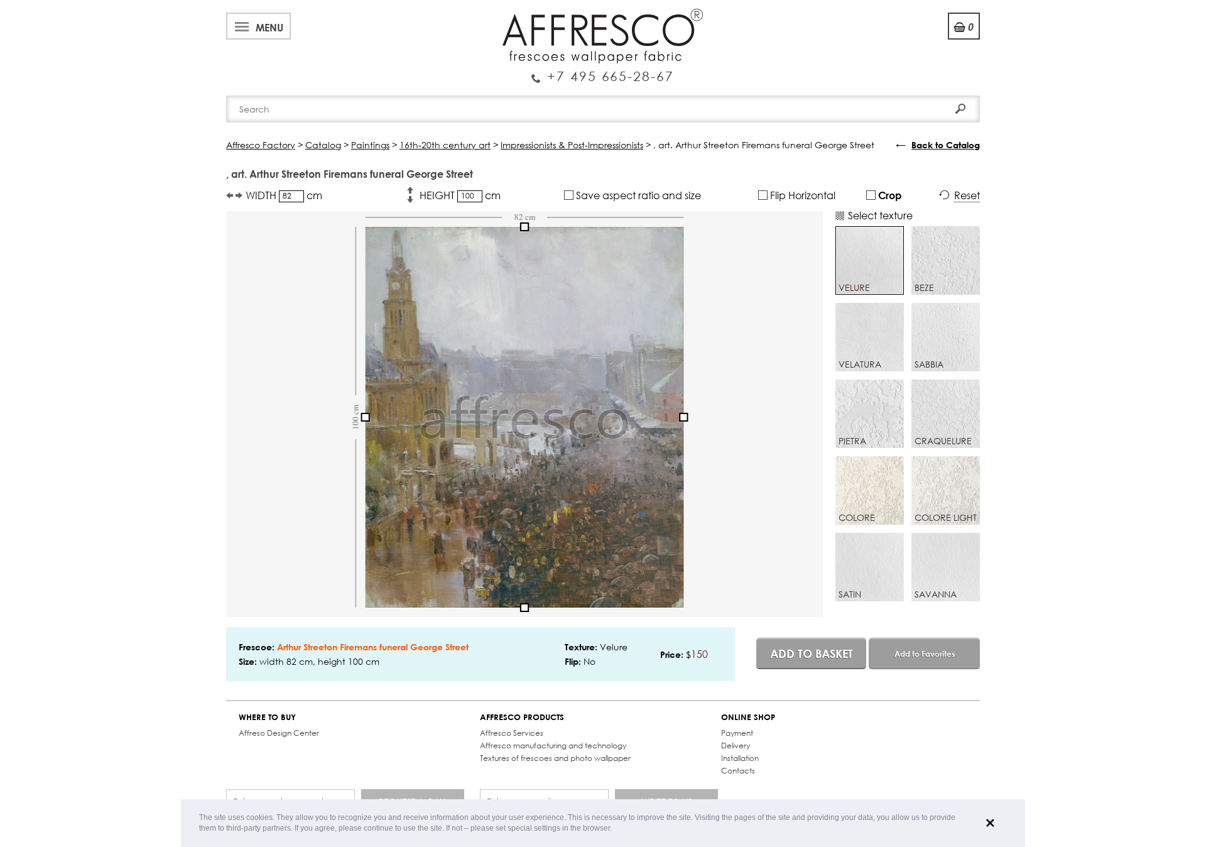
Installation (740, 758)
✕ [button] (990, 823)
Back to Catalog (945, 144)
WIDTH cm (284, 195)
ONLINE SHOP (748, 717)
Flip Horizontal (801, 195)
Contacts (738, 770)
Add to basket (811, 653)
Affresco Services (511, 733)
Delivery (735, 745)
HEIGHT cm (460, 195)
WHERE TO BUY (267, 717)
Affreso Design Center (279, 733)
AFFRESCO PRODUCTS (522, 717)
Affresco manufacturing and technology (553, 745)
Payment (737, 733)
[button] (615, 829)
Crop (889, 195)
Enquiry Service (602, 71)
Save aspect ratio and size (637, 195)
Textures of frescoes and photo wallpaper (555, 758)
